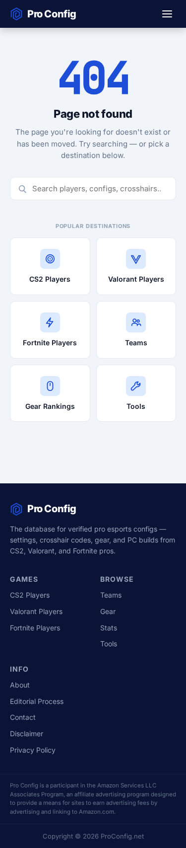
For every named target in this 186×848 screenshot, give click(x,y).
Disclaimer (26, 733)
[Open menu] (167, 14)
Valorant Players (36, 611)
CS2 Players (30, 595)
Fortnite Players (35, 627)
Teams (111, 595)
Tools (108, 643)
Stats (108, 627)
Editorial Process (36, 701)
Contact (23, 717)
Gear (108, 611)
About (20, 685)
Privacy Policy (33, 750)
